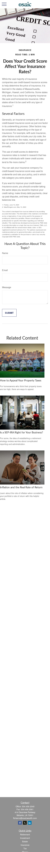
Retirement (25, 834)
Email (5, 270)
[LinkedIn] (30, 823)
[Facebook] (20, 823)
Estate (25, 841)
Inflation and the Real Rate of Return (21, 487)
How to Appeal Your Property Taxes (20, 380)
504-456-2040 (28, 806)
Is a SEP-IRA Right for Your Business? (21, 432)
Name (5, 253)
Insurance (25, 845)
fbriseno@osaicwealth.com (25, 818)
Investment (25, 838)
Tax (25, 848)
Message (6, 287)
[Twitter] (25, 823)
